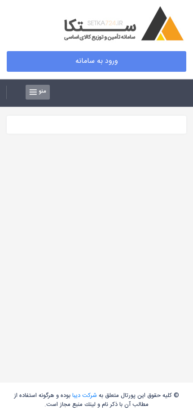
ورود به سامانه (96, 61)
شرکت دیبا (84, 396)
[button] (14, 92)
